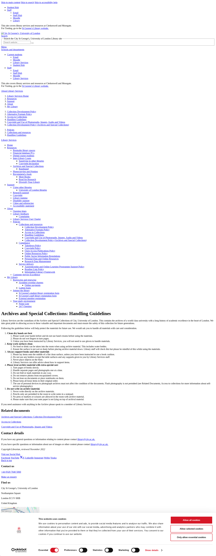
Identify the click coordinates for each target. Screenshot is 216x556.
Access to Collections (11, 422)
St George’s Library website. (35, 28)
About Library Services (12, 91)
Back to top (6, 460)
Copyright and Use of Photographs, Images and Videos (26, 427)
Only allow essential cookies (191, 537)
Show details (151, 550)
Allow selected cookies (191, 529)
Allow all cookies (191, 520)
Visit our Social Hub (10, 454)
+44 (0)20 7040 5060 (11, 472)
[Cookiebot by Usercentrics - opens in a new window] (19, 550)
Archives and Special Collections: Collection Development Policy (31, 417)
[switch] (83, 550)
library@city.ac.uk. (86, 439)
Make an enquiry (9, 477)
